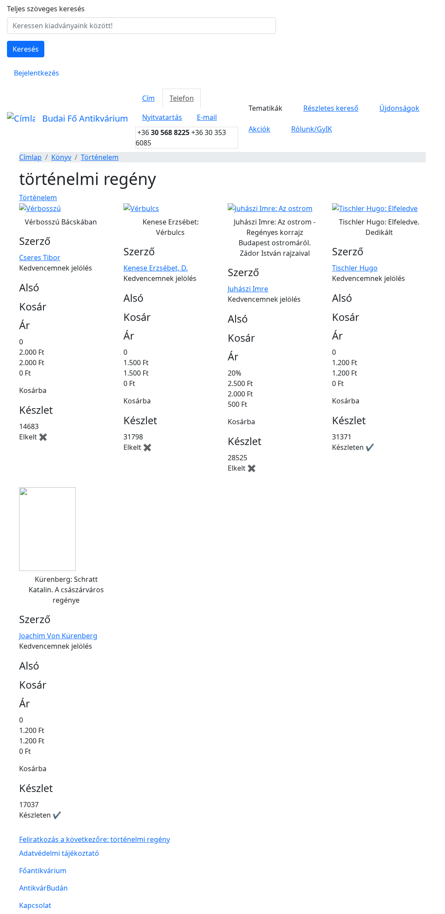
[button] (40, 208)
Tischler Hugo (355, 268)
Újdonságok (399, 108)
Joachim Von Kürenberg (58, 635)
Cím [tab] (148, 98)
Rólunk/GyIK (311, 129)
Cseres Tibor (39, 257)
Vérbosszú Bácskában (61, 222)
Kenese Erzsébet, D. (155, 268)
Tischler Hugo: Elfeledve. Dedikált (379, 227)
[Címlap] (21, 118)
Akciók (259, 129)
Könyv (61, 157)
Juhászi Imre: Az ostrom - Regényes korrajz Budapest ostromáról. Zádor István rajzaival (274, 237)
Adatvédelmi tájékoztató (59, 853)
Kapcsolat (35, 905)
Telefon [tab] (181, 98)
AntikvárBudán (43, 888)
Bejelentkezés (36, 73)
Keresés (26, 49)
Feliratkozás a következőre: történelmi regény (94, 839)
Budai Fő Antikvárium (85, 118)
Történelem (100, 157)
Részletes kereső (331, 108)
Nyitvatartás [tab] (162, 117)
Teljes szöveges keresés (46, 8)
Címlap (30, 157)
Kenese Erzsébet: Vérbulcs (171, 227)
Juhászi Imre (248, 289)
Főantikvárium (42, 870)
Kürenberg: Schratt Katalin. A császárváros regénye (66, 589)
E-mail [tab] (207, 117)
